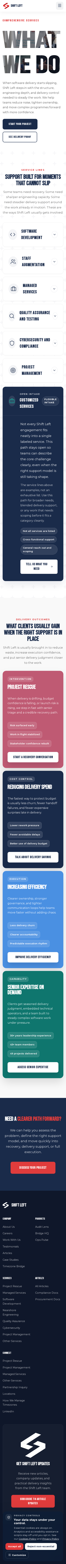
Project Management (16, 1334)
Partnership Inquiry (15, 1387)
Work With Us (11, 1239)
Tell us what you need (37, 566)
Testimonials (11, 1246)
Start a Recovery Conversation (33, 757)
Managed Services (14, 1292)
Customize (19, 1555)
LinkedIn (8, 1411)
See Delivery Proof (20, 137)
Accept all (14, 1546)
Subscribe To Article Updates (33, 1501)
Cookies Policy (27, 1538)
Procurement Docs (47, 1299)
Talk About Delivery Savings (33, 857)
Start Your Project (20, 124)
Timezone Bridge (14, 1266)
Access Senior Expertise (33, 1067)
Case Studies (10, 1259)
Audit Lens (42, 1226)
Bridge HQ (42, 1233)
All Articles (41, 1286)
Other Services (12, 1341)
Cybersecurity (11, 1327)
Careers (7, 1233)
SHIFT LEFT (17, 6)
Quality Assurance (14, 1321)
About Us (9, 1226)
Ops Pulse (41, 1239)
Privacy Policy (50, 1538)
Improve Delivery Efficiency (33, 957)
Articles (7, 1253)
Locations (9, 1393)
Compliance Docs (46, 1292)
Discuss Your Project (33, 1168)
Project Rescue (12, 1286)
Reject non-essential (40, 1546)
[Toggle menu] (59, 6)
